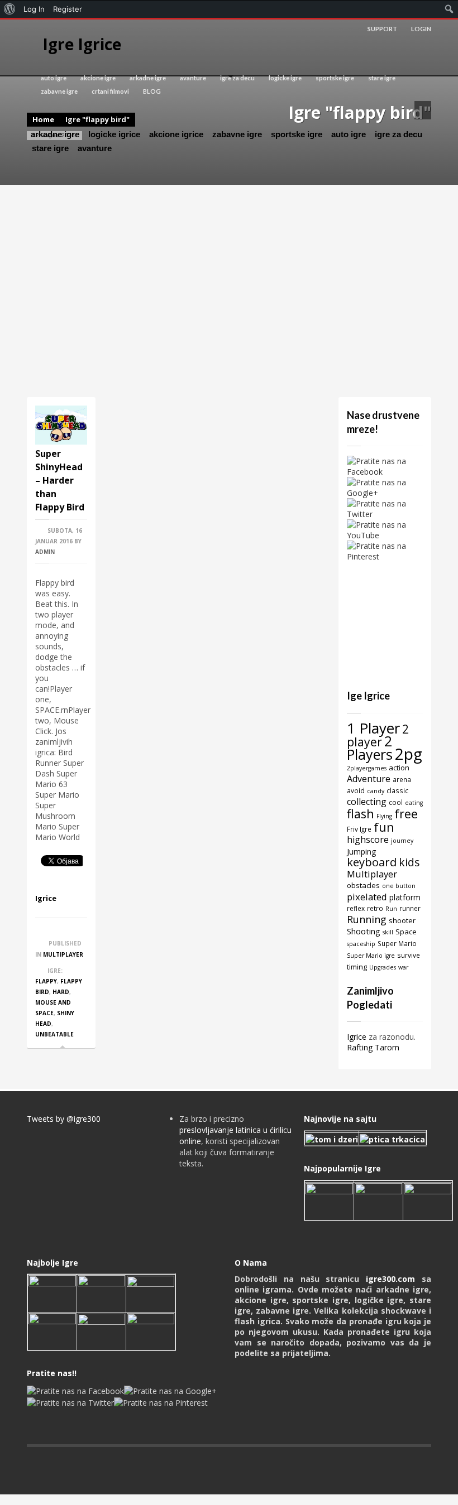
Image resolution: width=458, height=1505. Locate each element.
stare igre (381, 77)
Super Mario (397, 943)
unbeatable (54, 1034)
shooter (402, 920)
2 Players (370, 747)
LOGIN (421, 28)
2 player (378, 735)
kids (409, 862)
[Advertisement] (229, 291)
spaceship (361, 944)
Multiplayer (63, 954)
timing (357, 967)
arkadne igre (148, 77)
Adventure (368, 779)
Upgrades (382, 967)
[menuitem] (10, 9)
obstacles (363, 885)
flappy (46, 981)
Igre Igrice (81, 44)
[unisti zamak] (378, 1200)
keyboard (372, 862)
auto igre (53, 77)
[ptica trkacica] (392, 1138)
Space (406, 932)
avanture (193, 77)
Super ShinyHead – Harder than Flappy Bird (59, 480)
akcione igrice (176, 134)
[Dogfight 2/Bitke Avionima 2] (427, 1200)
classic (397, 790)
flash (360, 813)
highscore (368, 839)
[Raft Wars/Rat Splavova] (101, 1292)
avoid (356, 790)
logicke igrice (114, 134)
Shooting (363, 931)
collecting (367, 801)
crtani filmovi (110, 91)
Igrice (45, 898)
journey (402, 841)
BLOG (152, 91)
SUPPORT (382, 28)
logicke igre (285, 77)
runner (410, 908)
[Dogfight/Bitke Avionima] (150, 1292)
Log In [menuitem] (34, 8)
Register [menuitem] (67, 8)
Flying (384, 816)
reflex (356, 908)
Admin (45, 552)
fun (384, 827)
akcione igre (98, 77)
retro (375, 908)
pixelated (367, 896)
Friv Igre (359, 828)
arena (402, 779)
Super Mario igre (371, 955)
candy (375, 791)
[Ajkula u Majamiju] (52, 1292)
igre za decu (237, 77)
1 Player (373, 728)
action (399, 768)
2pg (408, 753)
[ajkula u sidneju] (101, 1330)
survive (408, 955)
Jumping (361, 851)
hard (61, 992)
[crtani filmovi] (332, 1138)
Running (367, 919)
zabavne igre (59, 91)
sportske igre (335, 77)
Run (391, 909)
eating (414, 803)
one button (399, 886)
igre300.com (390, 1279)
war (403, 967)
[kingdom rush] (329, 1200)
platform (405, 897)
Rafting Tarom (373, 1047)
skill (388, 932)
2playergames (367, 768)
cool (396, 802)
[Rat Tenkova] (150, 1330)
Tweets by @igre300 (64, 1118)
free (406, 813)
